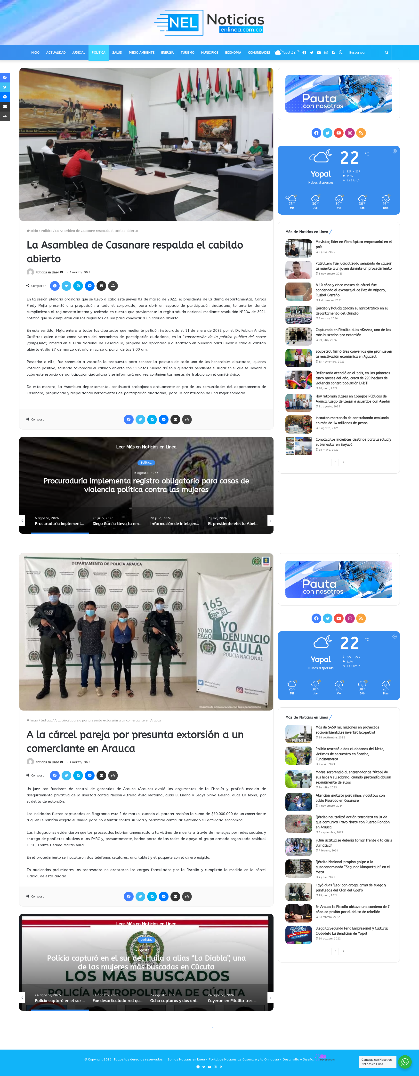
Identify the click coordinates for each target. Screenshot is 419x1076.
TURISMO (187, 52)
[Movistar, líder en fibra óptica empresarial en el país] (298, 248)
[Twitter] (66, 286)
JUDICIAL (79, 52)
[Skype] (78, 286)
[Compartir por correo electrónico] (101, 286)
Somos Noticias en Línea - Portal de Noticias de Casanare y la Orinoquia (223, 1059)
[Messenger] (90, 286)
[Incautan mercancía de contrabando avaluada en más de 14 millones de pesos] (298, 424)
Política (46, 231)
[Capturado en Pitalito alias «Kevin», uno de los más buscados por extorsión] (298, 336)
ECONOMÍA (233, 52)
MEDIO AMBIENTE (141, 52)
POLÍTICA (98, 52)
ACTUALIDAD (56, 52)
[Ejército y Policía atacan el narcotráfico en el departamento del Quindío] (298, 315)
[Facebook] (55, 286)
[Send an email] (61, 272)
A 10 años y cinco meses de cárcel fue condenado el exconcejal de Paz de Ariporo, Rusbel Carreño (351, 290)
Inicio (34, 231)
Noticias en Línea (47, 272)
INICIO (35, 52)
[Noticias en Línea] (209, 23)
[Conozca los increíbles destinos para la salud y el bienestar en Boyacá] (298, 446)
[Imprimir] (113, 286)
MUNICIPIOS (209, 52)
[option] (150, 485)
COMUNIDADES (259, 52)
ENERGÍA (167, 52)
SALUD (117, 52)
